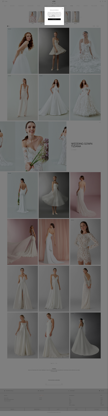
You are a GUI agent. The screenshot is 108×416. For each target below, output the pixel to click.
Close (62, 8)
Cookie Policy (53, 15)
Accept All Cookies (54, 19)
